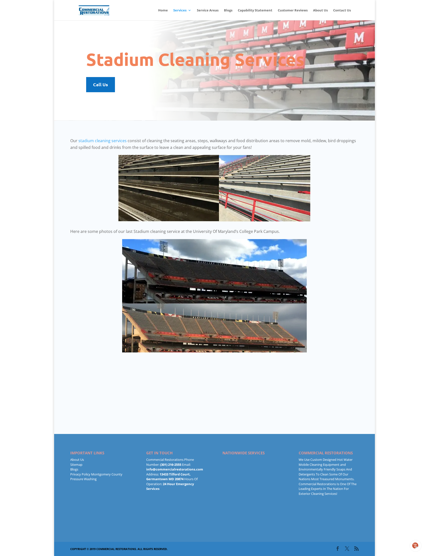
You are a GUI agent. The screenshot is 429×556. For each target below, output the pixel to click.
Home (163, 10)
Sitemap (76, 464)
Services (179, 10)
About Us (320, 10)
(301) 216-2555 (170, 464)
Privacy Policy (80, 474)
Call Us (100, 84)
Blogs (228, 10)
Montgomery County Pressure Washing (96, 476)
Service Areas (207, 10)
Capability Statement (255, 10)
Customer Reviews (293, 10)
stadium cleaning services (102, 140)
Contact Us (342, 10)
